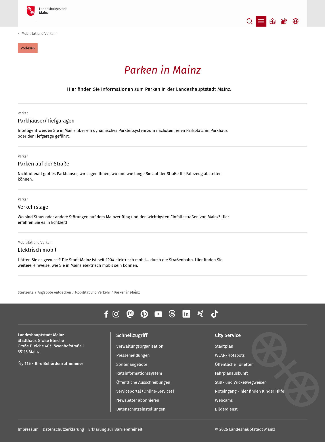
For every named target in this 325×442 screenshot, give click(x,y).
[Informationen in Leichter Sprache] (272, 21)
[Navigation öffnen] (261, 21)
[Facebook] (106, 313)
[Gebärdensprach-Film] (284, 21)
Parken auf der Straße (43, 164)
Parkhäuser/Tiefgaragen (46, 121)
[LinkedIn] (186, 313)
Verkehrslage (33, 207)
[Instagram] (115, 313)
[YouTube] (158, 313)
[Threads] (172, 313)
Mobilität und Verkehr (39, 33)
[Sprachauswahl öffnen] (295, 21)
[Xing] (200, 313)
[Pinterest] (144, 313)
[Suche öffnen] (249, 21)
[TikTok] (214, 313)
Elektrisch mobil (37, 250)
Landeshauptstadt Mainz (252, 429)
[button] (28, 48)
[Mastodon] (129, 313)
